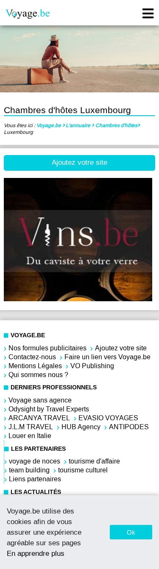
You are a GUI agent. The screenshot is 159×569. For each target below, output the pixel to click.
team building (29, 470)
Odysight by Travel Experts (48, 409)
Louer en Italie (29, 435)
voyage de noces (34, 461)
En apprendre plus (35, 553)
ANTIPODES (129, 426)
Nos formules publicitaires (47, 348)
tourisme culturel (83, 470)
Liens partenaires (35, 479)
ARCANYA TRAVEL (39, 418)
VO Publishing (92, 365)
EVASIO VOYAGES (108, 418)
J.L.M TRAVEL (30, 426)
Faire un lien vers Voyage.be (107, 357)
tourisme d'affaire (94, 461)
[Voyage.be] (27, 14)
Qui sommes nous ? (38, 374)
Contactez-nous (32, 357)
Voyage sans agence (40, 400)
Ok (131, 532)
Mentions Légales (35, 365)
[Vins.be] (78, 298)
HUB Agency (80, 426)
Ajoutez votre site (79, 162)
